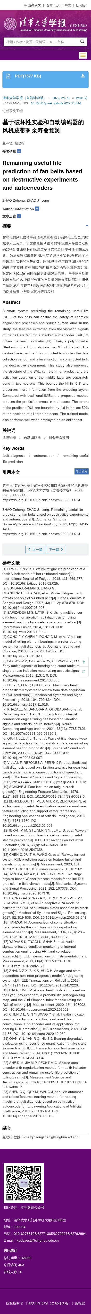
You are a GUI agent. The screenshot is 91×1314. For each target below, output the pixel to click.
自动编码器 (32, 438)
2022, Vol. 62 (61, 98)
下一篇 (54, 549)
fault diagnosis (13, 456)
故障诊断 (9, 438)
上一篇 (36, 549)
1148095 (25, 1258)
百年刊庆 (53, 5)
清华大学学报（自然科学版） (24, 98)
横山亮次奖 (32, 5)
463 (21, 1265)
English (81, 5)
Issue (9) (81, 98)
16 (20, 1272)
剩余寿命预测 (59, 438)
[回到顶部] (84, 662)
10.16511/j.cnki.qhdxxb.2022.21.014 (56, 103)
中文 (68, 5)
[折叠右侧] (84, 671)
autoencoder (44, 456)
